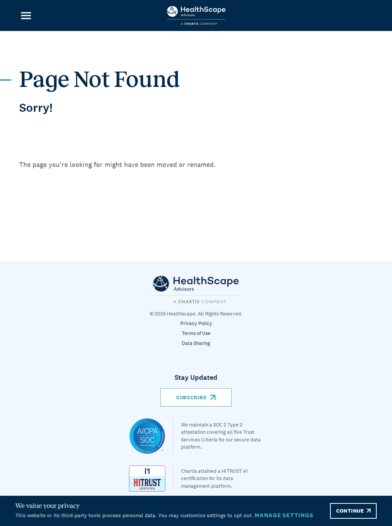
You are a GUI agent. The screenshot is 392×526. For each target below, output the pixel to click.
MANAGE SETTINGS (284, 515)
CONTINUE (350, 510)
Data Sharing (196, 343)
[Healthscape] (151, 436)
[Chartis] (196, 289)
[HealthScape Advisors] (196, 15)
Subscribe (191, 397)
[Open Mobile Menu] (25, 15)
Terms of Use (196, 333)
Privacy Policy (196, 323)
